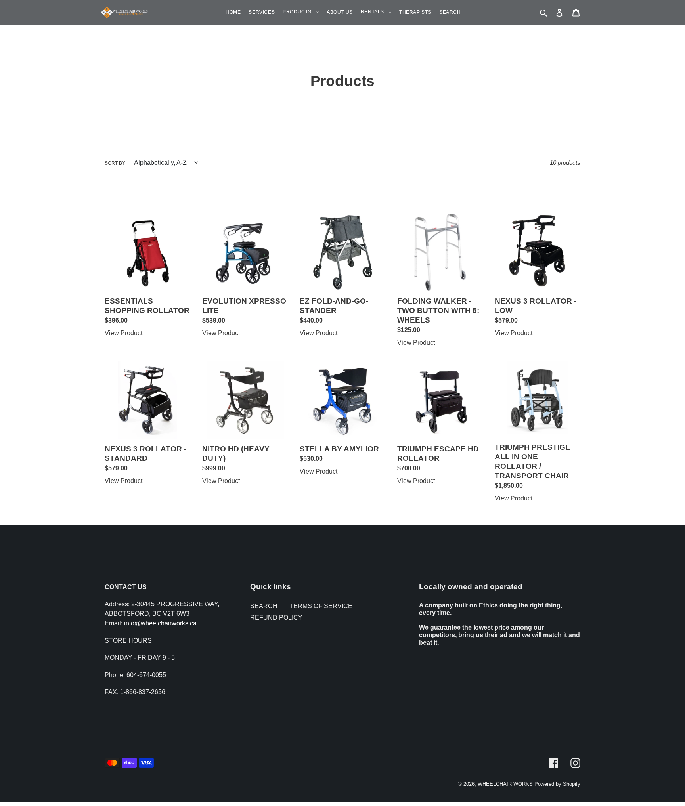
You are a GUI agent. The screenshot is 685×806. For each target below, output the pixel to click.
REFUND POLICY (276, 617)
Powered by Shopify (557, 784)
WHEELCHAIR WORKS (505, 784)
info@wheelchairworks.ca (160, 623)
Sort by (115, 163)
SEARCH (263, 606)
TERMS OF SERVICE (320, 606)
